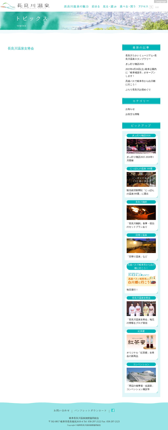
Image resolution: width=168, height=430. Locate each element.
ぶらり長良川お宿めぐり (138, 89)
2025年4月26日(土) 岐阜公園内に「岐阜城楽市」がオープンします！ (141, 72)
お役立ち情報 (132, 114)
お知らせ (130, 109)
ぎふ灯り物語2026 (135, 64)
